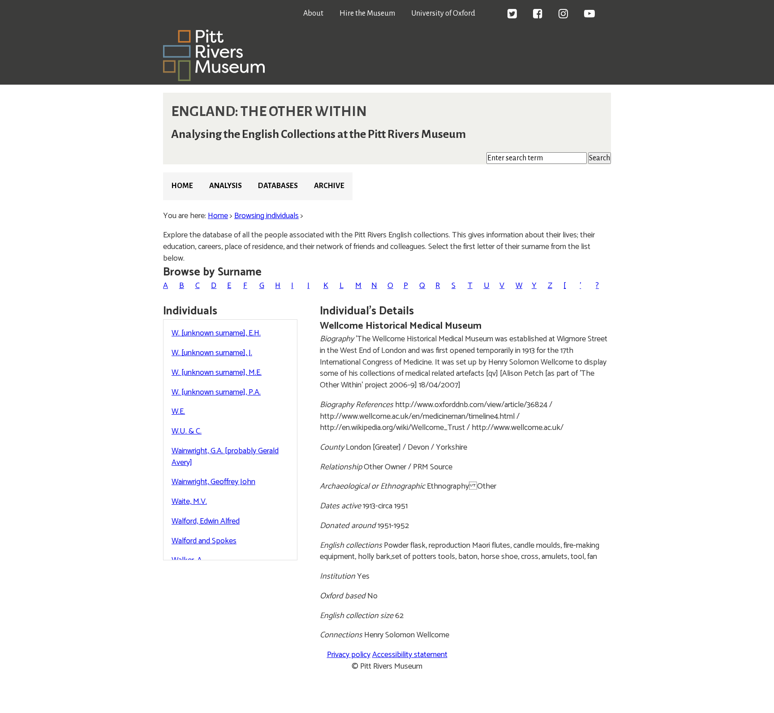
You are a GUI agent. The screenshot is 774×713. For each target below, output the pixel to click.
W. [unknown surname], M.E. (217, 372)
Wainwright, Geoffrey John (213, 482)
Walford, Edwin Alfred (206, 521)
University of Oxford (443, 13)
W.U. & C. (187, 431)
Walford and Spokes (204, 541)
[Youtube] (589, 14)
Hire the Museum (367, 13)
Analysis (225, 186)
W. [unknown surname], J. (212, 353)
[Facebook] (537, 14)
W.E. (178, 411)
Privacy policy (348, 654)
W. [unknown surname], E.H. (216, 333)
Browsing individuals (266, 216)
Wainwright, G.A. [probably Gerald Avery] (225, 456)
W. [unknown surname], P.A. (216, 392)
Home (182, 186)
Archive (329, 186)
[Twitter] (512, 14)
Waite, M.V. (189, 501)
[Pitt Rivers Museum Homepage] (214, 79)
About (313, 13)
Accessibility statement (409, 654)
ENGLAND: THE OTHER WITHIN (269, 111)
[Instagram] (563, 14)
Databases (278, 186)
